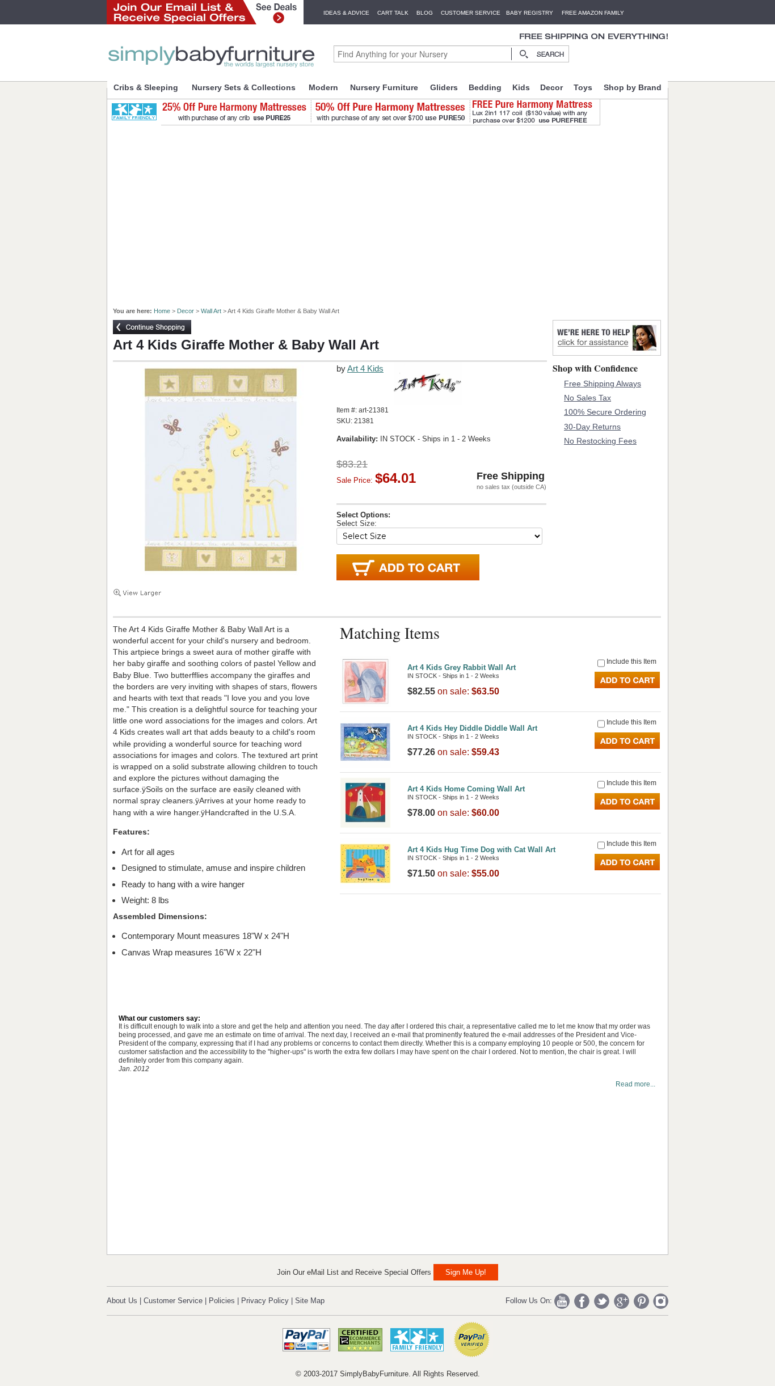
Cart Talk (392, 13)
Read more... (635, 1084)
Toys (583, 87)
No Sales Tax (587, 397)
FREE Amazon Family (593, 13)
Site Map (310, 1300)
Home (162, 310)
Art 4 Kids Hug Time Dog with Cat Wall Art (481, 849)
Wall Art (211, 310)
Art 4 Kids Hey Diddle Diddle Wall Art (472, 728)
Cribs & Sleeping (145, 87)
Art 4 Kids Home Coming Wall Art (466, 789)
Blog (424, 13)
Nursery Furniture (384, 87)
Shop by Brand (633, 87)
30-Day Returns (592, 426)
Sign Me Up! (465, 1272)
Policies (222, 1300)
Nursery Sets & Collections (244, 87)
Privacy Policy (265, 1300)
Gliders (444, 87)
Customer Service (470, 13)
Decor (551, 87)
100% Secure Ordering (605, 411)
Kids (521, 87)
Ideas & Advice (346, 13)
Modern (323, 87)
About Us (122, 1300)
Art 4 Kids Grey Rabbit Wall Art (461, 667)
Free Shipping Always (602, 383)
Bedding (485, 87)
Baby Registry (529, 13)
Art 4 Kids (365, 368)
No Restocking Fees (600, 440)
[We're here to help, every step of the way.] (607, 352)
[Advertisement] (393, 211)
